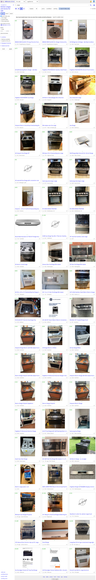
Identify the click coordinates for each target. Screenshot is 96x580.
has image (4, 17)
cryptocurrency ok (6, 41)
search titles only (6, 16)
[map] (24, 8)
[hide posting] (39, 44)
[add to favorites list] (16, 44)
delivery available (6, 39)
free (3, 29)
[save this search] (94, 5)
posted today (5, 19)
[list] (16, 8)
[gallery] (21, 8)
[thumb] (18, 8)
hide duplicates (5, 21)
